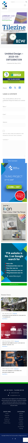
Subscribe (7, 421)
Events (21, 415)
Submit (7, 417)
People (21, 421)
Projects (21, 424)
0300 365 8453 (15, 392)
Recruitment (21, 426)
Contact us (7, 419)
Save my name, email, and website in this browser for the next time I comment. (13, 134)
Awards (15, 313)
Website (5, 122)
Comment (6, 139)
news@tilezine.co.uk (15, 395)
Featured (21, 419)
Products (21, 422)
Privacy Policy (7, 422)
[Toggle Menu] (25, 6)
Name (4, 106)
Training (21, 428)
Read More (4, 318)
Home (7, 413)
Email (4, 114)
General (17, 341)
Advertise (7, 415)
